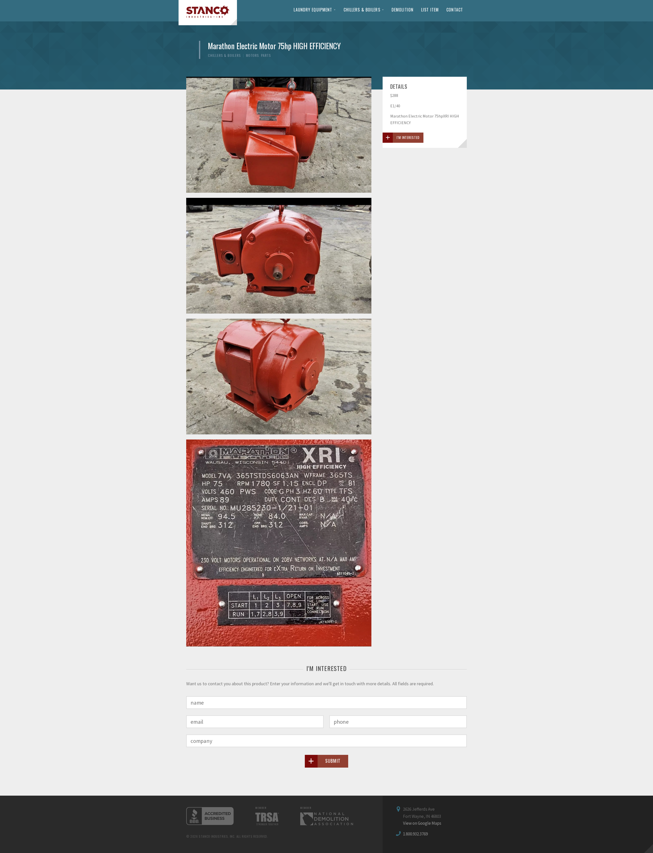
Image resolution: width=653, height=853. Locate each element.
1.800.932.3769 (415, 834)
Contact (454, 10)
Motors (252, 55)
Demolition (402, 10)
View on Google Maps (422, 823)
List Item (430, 10)
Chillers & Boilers (362, 10)
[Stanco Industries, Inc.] (208, 12)
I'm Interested (408, 137)
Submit (333, 760)
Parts (266, 55)
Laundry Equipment (313, 10)
